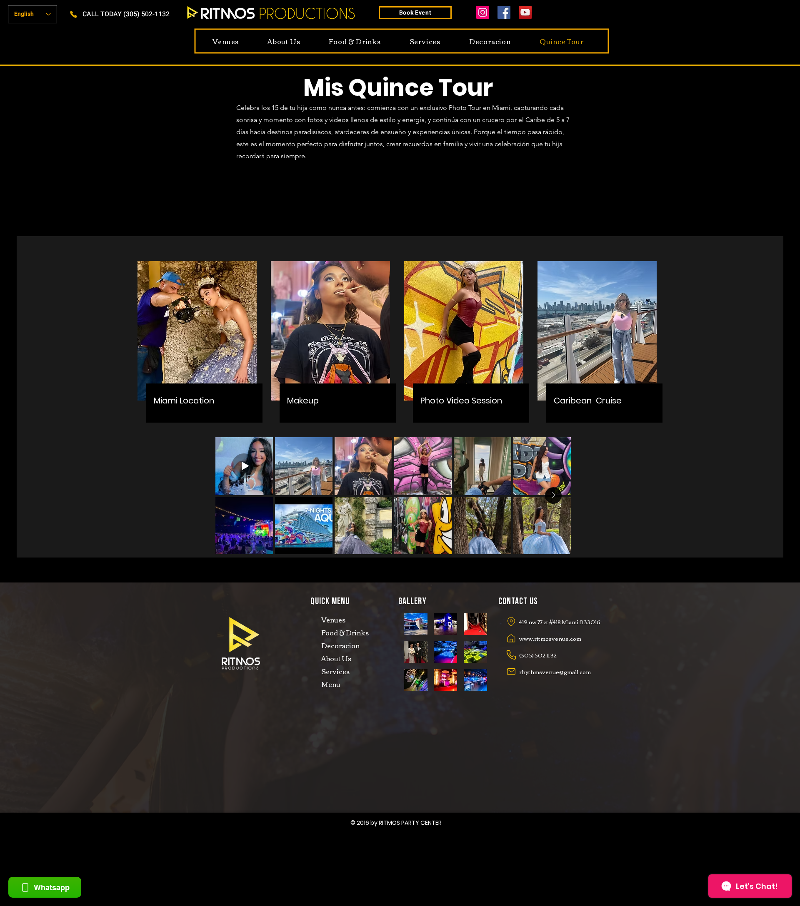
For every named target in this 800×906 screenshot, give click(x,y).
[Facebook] (504, 12)
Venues (333, 619)
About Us (336, 658)
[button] (416, 624)
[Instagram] (482, 12)
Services (335, 671)
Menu (330, 684)
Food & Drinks (345, 632)
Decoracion (340, 645)
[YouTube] (525, 12)
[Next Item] (553, 495)
